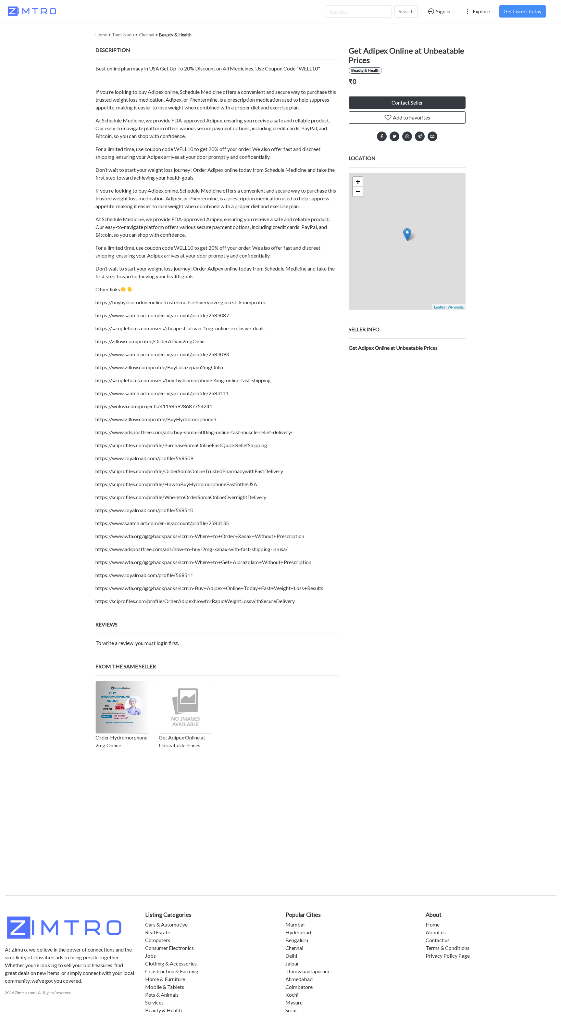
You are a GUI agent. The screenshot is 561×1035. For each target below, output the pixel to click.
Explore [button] (481, 11)
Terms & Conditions (447, 948)
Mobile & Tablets (164, 987)
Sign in (442, 11)
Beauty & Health (175, 34)
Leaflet (439, 306)
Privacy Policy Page (448, 956)
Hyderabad (298, 932)
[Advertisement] (280, 834)
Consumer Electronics (169, 948)
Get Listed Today (523, 11)
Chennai (146, 34)
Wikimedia (456, 306)
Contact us (438, 940)
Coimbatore (299, 987)
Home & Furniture (165, 979)
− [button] (358, 191)
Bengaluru (296, 940)
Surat (291, 1010)
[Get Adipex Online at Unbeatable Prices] (185, 707)
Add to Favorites (411, 117)
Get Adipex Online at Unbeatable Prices (393, 348)
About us (436, 932)
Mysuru (294, 1002)
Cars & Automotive (166, 924)
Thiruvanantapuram (307, 971)
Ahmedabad (299, 979)
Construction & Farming (171, 971)
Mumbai (295, 924)
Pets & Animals (162, 994)
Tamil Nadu (123, 34)
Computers (157, 940)
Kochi (291, 994)
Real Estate (157, 932)
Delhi (291, 956)
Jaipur (292, 963)
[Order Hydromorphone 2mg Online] (122, 707)
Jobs (150, 956)
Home (101, 34)
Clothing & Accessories (171, 963)
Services (154, 1002)
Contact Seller (407, 102)
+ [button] (358, 182)
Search (406, 11)
